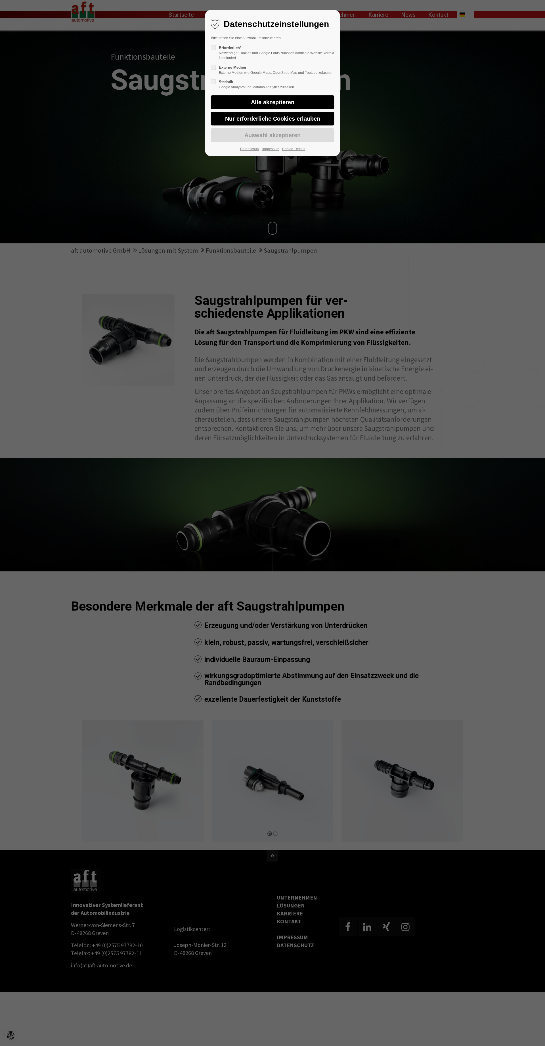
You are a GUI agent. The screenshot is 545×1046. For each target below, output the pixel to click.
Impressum (270, 149)
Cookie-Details (293, 149)
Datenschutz (249, 149)
